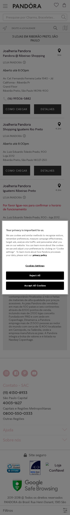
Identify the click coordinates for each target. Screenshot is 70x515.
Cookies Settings (34, 265)
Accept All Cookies (35, 285)
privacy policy (40, 255)
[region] (35, 257)
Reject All (35, 275)
